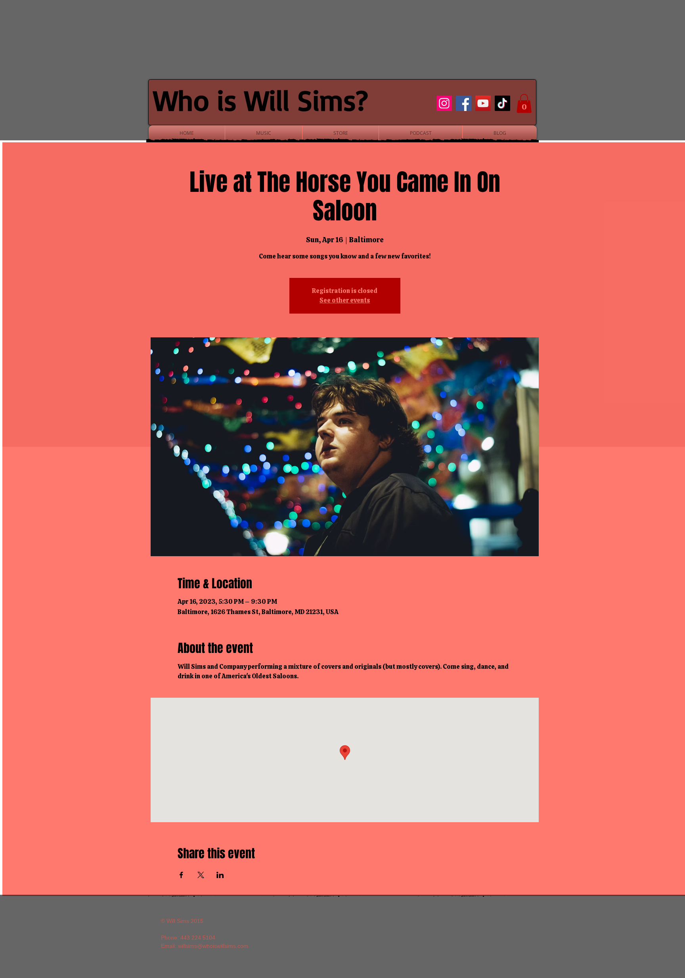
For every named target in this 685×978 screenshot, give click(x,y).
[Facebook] (463, 103)
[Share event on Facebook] (181, 875)
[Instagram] (444, 103)
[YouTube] (483, 103)
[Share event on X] (201, 875)
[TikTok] (502, 103)
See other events (345, 300)
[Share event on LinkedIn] (220, 875)
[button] (524, 103)
